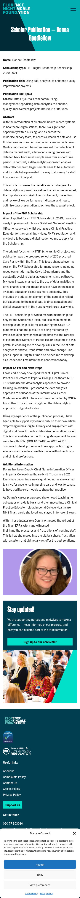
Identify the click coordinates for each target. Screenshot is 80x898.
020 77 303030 (13, 823)
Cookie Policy (31, 893)
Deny (40, 874)
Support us (12, 805)
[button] (74, 833)
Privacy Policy (46, 893)
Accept (40, 864)
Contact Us (10, 783)
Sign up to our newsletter (40, 642)
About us (8, 771)
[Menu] (73, 8)
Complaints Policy (14, 777)
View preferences (40, 885)
